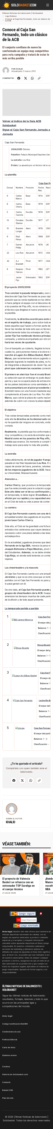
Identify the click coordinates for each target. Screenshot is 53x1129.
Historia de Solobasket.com (15, 1074)
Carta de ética (8, 1047)
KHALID (19, 69)
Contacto (6, 1082)
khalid (10, 822)
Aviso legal (7, 1016)
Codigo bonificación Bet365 (15, 1024)
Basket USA (7, 1090)
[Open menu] (48, 5)
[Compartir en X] (25, 78)
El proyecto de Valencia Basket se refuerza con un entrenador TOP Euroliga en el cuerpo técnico (18, 884)
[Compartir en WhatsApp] (32, 78)
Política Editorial (9, 1040)
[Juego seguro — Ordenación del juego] (23, 914)
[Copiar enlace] (39, 78)
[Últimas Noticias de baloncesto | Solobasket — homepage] (19, 5)
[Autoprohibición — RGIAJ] (41, 913)
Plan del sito (8, 1098)
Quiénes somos (9, 1055)
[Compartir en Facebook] (19, 78)
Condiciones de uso (11, 1032)
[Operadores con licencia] (26, 925)
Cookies (6, 1067)
